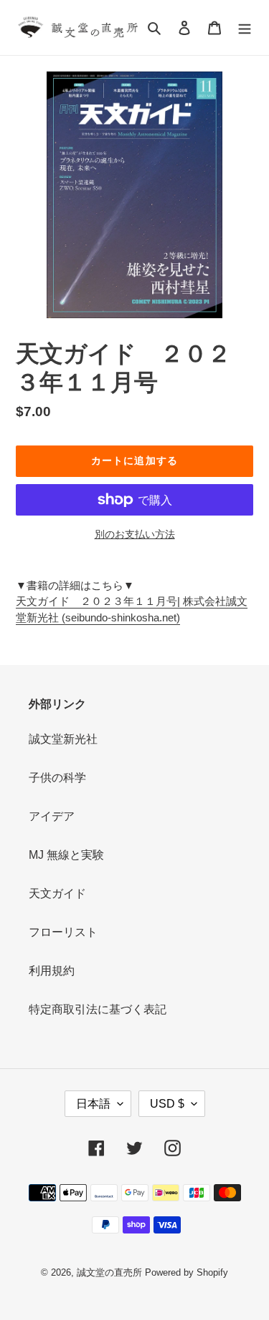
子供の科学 (57, 778)
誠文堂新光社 (63, 739)
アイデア (52, 816)
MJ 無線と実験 (66, 855)
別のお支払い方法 (135, 534)
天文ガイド (57, 893)
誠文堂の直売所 (109, 1272)
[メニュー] (245, 28)
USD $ (167, 1104)
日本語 (93, 1104)
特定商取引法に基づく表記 (97, 1009)
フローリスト (63, 932)
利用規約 (52, 971)
